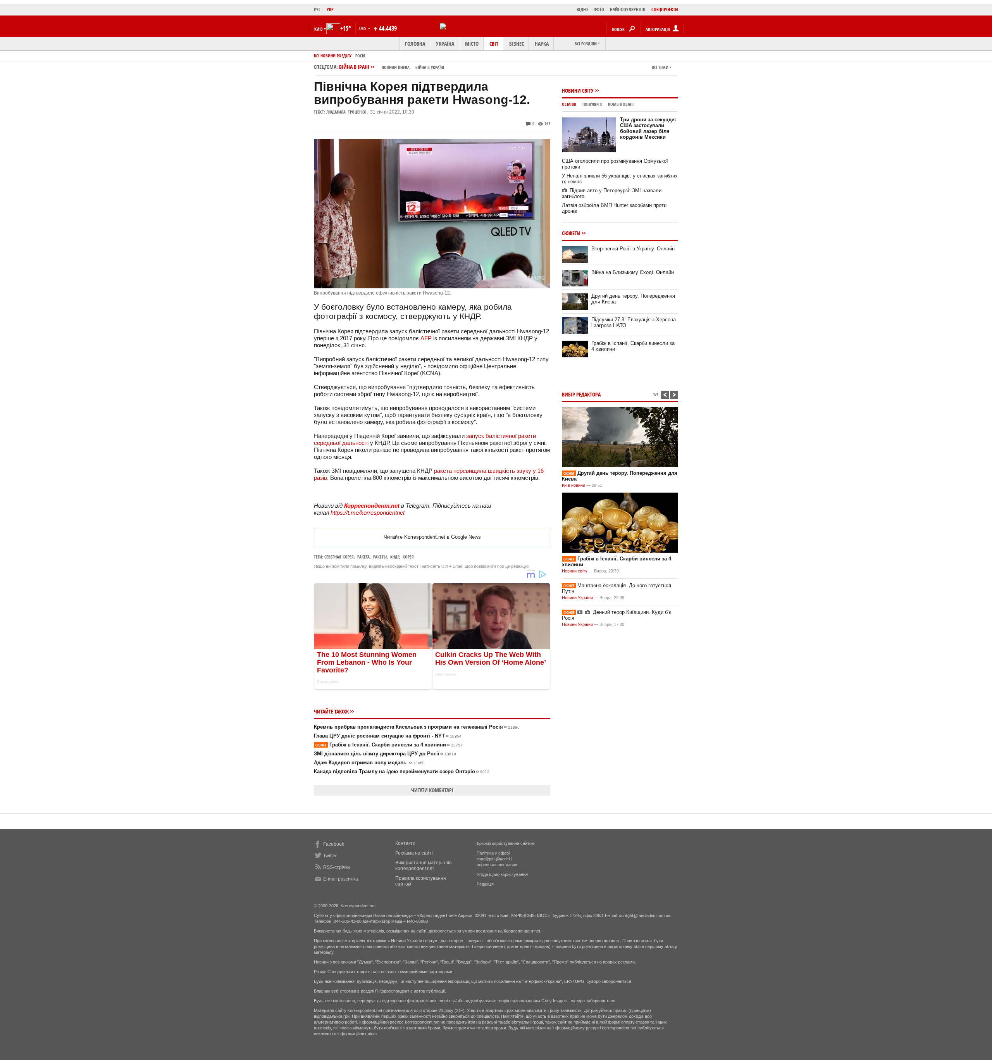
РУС (317, 9)
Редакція (485, 884)
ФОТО (599, 9)
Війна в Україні (429, 67)
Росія (360, 56)
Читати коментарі (432, 790)
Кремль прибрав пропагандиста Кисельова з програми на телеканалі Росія (417, 727)
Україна (445, 43)
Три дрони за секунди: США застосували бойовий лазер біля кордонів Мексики (648, 128)
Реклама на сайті (414, 853)
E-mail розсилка (340, 879)
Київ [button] (318, 29)
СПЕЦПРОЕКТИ (664, 9)
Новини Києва (396, 67)
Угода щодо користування (502, 874)
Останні (569, 104)
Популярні (592, 104)
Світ (493, 43)
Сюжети (571, 233)
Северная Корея (339, 557)
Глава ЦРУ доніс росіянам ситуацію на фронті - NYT (388, 736)
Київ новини (573, 485)
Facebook (333, 844)
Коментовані (621, 104)
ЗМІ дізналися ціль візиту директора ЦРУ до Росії (385, 754)
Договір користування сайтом (506, 843)
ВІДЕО (582, 9)
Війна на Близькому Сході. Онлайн (632, 272)
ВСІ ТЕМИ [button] (660, 67)
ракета (363, 557)
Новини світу (578, 90)
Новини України (577, 597)
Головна (415, 43)
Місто (472, 43)
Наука (542, 43)
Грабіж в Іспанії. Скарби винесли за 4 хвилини (389, 745)
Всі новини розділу (332, 56)
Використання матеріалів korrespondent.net (423, 865)
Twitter (330, 855)
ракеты (380, 557)
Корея (408, 557)
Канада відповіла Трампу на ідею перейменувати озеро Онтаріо (401, 771)
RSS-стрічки (336, 867)
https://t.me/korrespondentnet (368, 512)
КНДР (394, 557)
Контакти (405, 843)
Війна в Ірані (391, 67)
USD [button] (363, 28)
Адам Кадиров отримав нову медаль (369, 762)
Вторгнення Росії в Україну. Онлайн (633, 249)
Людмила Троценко (346, 112)
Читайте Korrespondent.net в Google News (432, 537)
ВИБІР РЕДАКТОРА (581, 394)
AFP (426, 338)
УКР (330, 9)
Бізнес (516, 43)
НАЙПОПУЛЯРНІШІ (628, 9)
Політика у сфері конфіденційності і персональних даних (497, 859)
